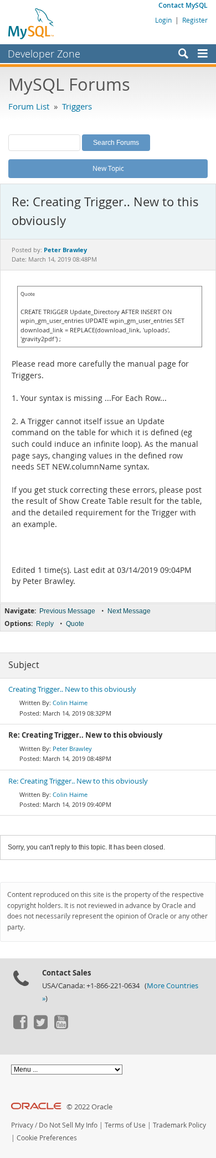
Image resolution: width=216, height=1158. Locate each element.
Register (195, 19)
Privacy (22, 1125)
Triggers (77, 106)
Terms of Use (125, 1125)
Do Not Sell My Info (68, 1125)
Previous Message (67, 611)
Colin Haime (70, 702)
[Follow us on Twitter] (40, 1026)
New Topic (108, 168)
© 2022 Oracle (89, 1107)
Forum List (28, 106)
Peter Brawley (72, 748)
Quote (75, 624)
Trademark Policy (179, 1125)
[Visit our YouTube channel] (61, 1026)
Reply (45, 624)
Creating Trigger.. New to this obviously (72, 689)
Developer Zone (44, 53)
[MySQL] (31, 23)
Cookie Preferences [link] (47, 1138)
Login (163, 19)
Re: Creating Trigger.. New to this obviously (78, 781)
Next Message (129, 611)
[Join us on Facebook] (20, 1026)
